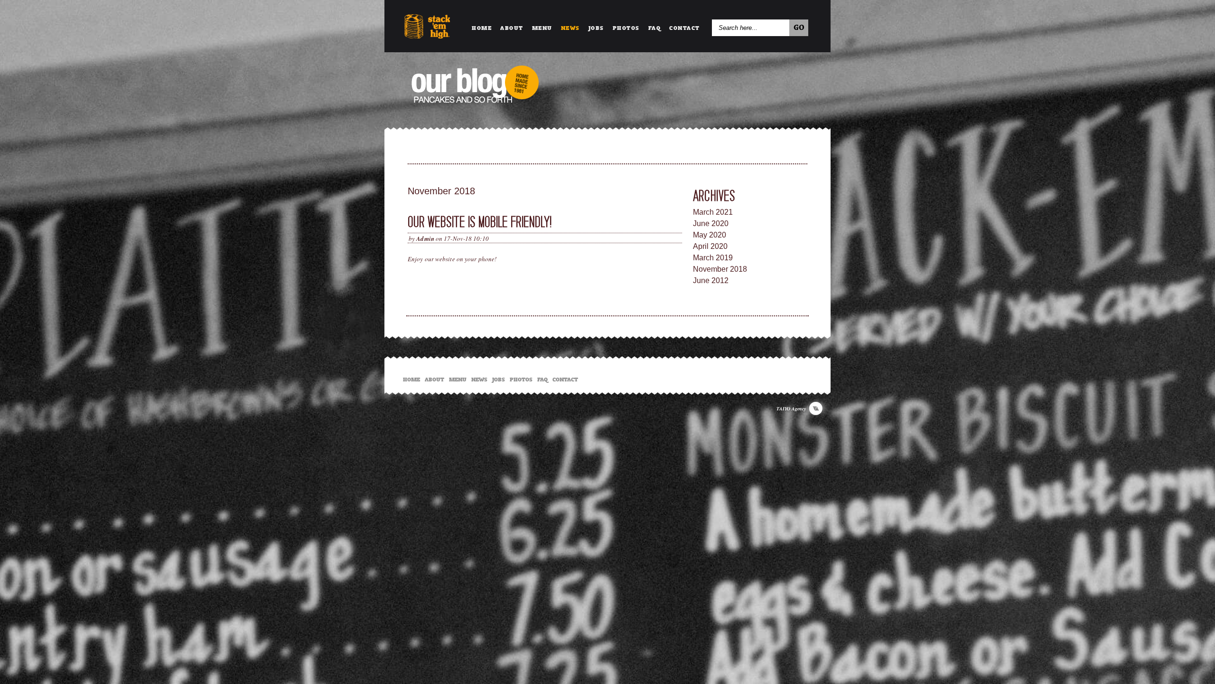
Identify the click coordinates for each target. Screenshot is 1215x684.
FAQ (654, 26)
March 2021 (713, 212)
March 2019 (713, 258)
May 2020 (709, 235)
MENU (542, 26)
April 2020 (710, 246)
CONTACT (684, 26)
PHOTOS (626, 26)
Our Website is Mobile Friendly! (479, 221)
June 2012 (711, 280)
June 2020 (711, 223)
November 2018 (720, 269)
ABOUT (511, 26)
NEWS (570, 26)
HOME (482, 26)
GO (799, 28)
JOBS (596, 26)
